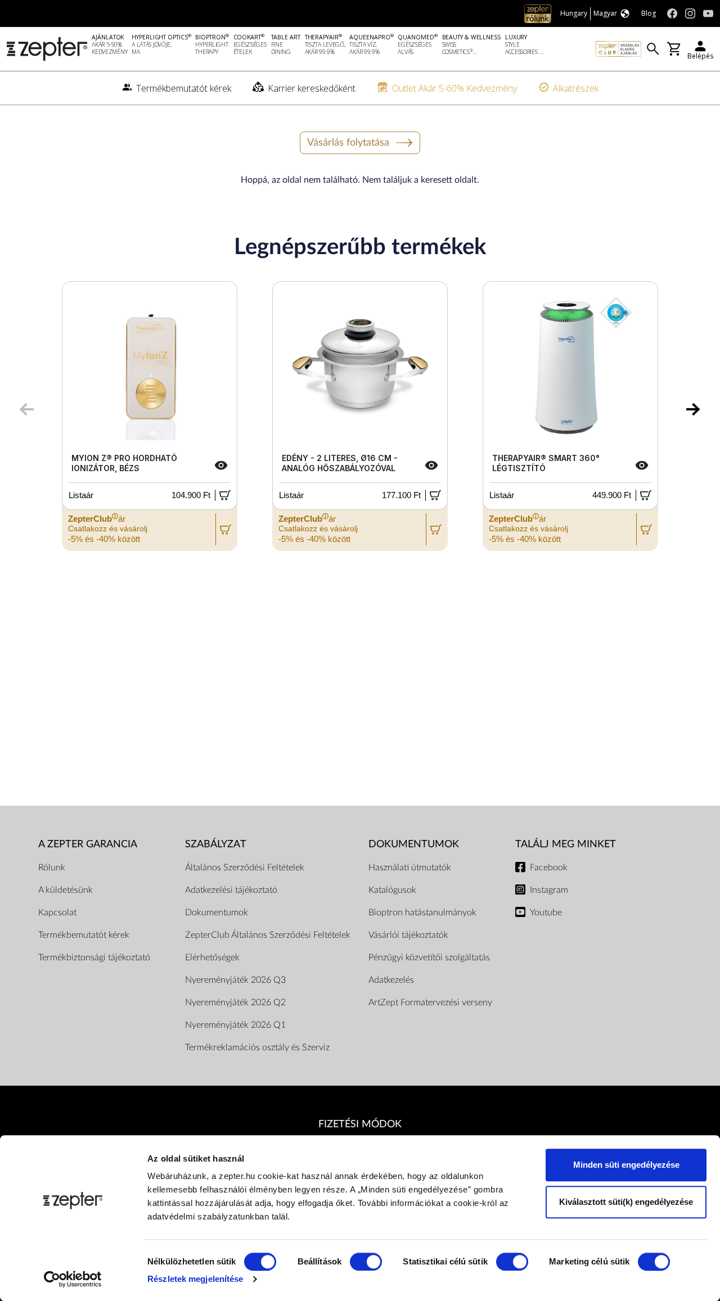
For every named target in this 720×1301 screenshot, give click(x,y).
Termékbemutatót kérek (83, 934)
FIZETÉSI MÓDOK (360, 1124)
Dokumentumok (216, 912)
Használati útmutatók (409, 867)
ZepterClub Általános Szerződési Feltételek (267, 934)
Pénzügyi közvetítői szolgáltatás (429, 957)
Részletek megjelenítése (195, 1279)
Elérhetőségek (212, 957)
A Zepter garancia (87, 844)
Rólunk (51, 867)
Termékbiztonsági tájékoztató (94, 957)
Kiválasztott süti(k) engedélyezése (626, 1202)
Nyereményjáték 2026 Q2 (235, 1002)
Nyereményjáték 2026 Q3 (235, 979)
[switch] (366, 1262)
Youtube (546, 912)
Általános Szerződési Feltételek (244, 867)
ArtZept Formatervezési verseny (430, 1002)
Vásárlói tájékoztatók (408, 934)
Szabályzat (215, 844)
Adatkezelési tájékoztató (231, 890)
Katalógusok (392, 890)
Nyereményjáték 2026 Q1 (235, 1024)
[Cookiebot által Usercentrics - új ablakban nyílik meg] (73, 1279)
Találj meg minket (565, 844)
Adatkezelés (391, 979)
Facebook (549, 867)
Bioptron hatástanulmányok (422, 912)
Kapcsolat (57, 912)
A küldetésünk (65, 890)
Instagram (549, 890)
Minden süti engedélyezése (626, 1164)
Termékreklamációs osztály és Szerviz (257, 1047)
